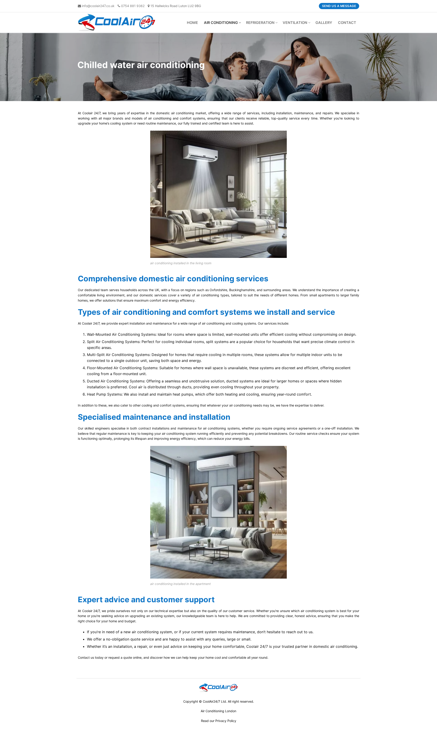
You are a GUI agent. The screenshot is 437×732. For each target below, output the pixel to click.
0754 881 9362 (133, 6)
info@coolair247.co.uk (98, 6)
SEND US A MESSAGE (339, 6)
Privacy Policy (225, 721)
